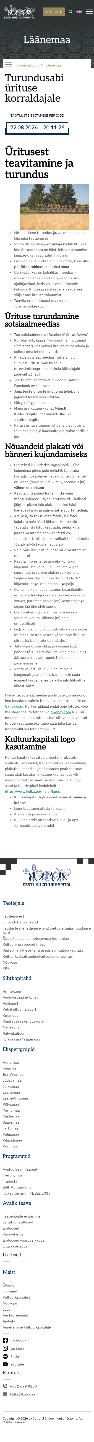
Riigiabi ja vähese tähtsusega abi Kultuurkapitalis (43, 950)
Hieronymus (13, 1175)
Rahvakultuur (14, 1033)
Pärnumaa (11, 1110)
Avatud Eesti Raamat (20, 1169)
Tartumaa (11, 1128)
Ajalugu (9, 1321)
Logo (6, 1309)
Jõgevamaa (12, 1080)
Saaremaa (11, 1122)
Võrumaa (10, 1146)
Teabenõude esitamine (21, 1216)
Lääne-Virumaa (15, 1098)
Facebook (18, 1340)
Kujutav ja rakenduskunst (23, 1021)
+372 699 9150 (23, 1386)
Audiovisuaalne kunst (20, 997)
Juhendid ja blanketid (20, 922)
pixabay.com (60, 712)
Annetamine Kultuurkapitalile (27, 1327)
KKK (6, 968)
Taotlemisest (13, 916)
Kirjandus (10, 1015)
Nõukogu (10, 962)
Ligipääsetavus (15, 1246)
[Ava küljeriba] (8, 65)
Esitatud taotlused (18, 1222)
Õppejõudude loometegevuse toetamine (36, 938)
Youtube (17, 1364)
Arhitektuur (12, 991)
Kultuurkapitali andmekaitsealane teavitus (38, 956)
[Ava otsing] (70, 12)
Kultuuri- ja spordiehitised (24, 944)
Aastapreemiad (15, 1315)
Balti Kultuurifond (17, 1187)
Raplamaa (11, 1116)
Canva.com (14, 706)
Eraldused (11, 1228)
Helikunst (10, 1003)
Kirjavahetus (13, 1234)
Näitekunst (12, 1027)
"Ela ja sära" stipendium (22, 1039)
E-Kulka (52, 12)
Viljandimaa (12, 1140)
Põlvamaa (11, 1104)
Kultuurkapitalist (16, 1297)
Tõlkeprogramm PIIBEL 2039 (27, 1193)
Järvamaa (11, 1086)
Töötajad (10, 1291)
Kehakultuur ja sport (19, 1009)
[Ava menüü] (89, 12)
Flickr (14, 1356)
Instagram (19, 1348)
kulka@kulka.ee (23, 1394)
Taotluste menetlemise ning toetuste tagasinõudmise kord (47, 930)
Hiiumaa (9, 1068)
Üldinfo (8, 1285)
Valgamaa (11, 1134)
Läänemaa (11, 1092)
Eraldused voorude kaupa (23, 1240)
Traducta (10, 1181)
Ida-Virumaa (13, 1074)
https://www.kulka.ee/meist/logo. (32, 791)
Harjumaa (11, 1062)
